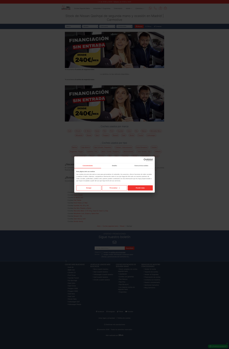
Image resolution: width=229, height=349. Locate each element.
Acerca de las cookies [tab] (141, 165)
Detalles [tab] (114, 165)
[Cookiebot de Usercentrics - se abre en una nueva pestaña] (145, 159)
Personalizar (113, 188)
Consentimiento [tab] (88, 165)
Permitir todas (140, 188)
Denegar (88, 188)
